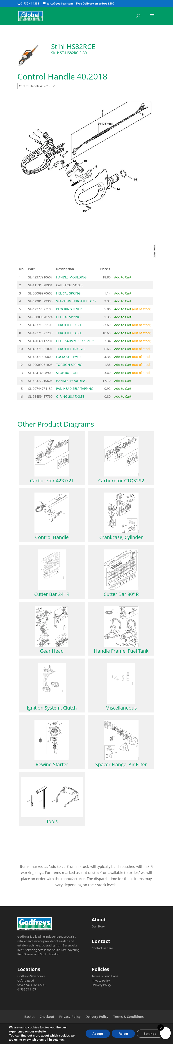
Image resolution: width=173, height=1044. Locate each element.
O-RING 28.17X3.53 (70, 396)
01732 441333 (73, 285)
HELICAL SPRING (68, 293)
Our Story (98, 926)
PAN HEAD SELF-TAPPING (74, 388)
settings (58, 1039)
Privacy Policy (101, 981)
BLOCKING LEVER (69, 309)
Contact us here (102, 948)
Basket (29, 1016)
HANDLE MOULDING (71, 277)
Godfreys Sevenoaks (31, 976)
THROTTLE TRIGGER (71, 349)
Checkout (47, 1016)
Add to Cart (122, 277)
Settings (149, 1033)
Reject (123, 1033)
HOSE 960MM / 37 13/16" (75, 341)
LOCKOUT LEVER (68, 357)
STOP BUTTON (67, 373)
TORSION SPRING (69, 364)
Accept (97, 1033)
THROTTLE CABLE (69, 325)
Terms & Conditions (105, 976)
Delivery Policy (101, 985)
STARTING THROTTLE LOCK (76, 301)
